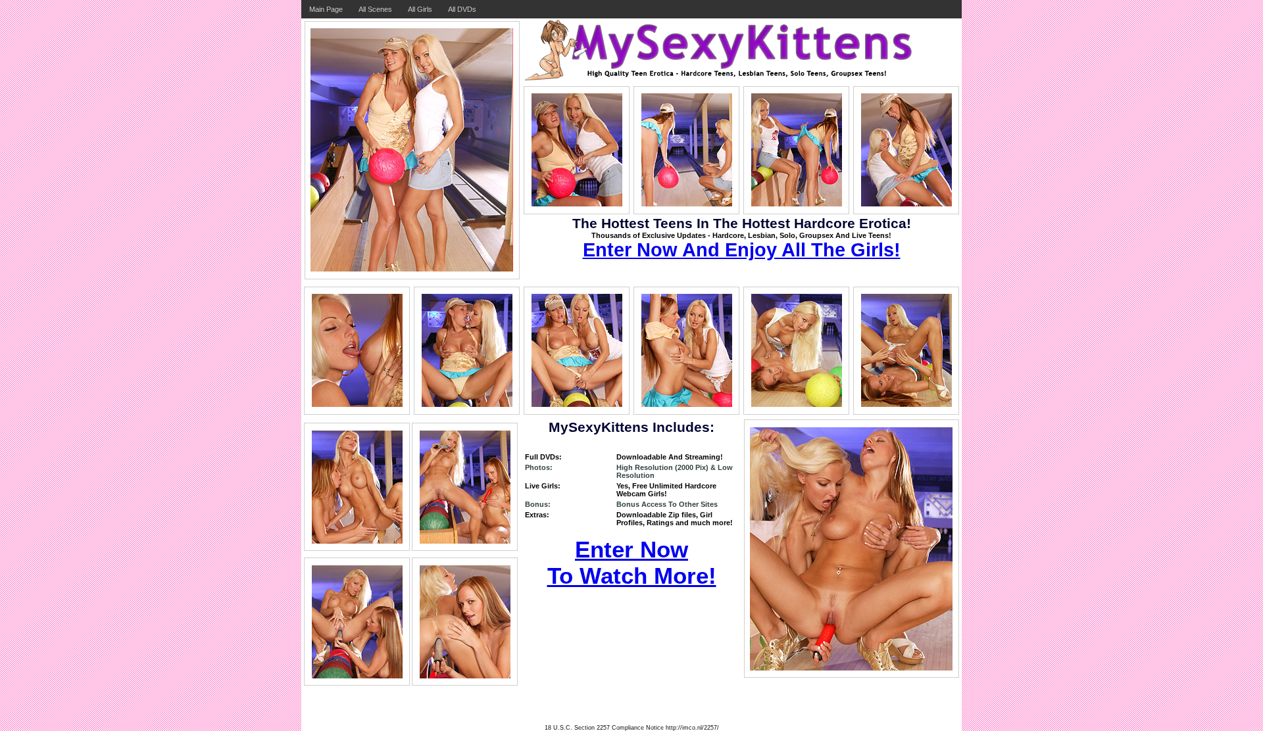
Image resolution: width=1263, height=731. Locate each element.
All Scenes (375, 9)
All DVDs (462, 9)
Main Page (326, 9)
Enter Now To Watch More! (631, 562)
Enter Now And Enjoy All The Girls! (742, 249)
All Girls (420, 9)
